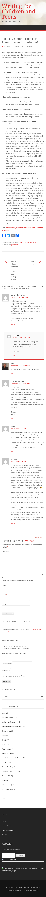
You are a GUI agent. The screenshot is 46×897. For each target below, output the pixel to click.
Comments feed (8, 830)
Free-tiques (6, 749)
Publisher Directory (9, 771)
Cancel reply (38, 537)
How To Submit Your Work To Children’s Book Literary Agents (14, 270)
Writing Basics (7, 789)
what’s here (33, 263)
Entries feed (6, 826)
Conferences (6, 731)
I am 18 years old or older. (11, 676)
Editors (26, 242)
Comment (5, 551)
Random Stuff (7, 776)
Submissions (33, 242)
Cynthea (8, 46)
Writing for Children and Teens (18, 11)
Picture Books (7, 767)
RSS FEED (13, 859)
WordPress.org (7, 835)
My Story (5, 762)
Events (4, 740)
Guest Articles (7, 753)
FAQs (4, 744)
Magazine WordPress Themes (17, 890)
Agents (29, 46)
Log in (4, 821)
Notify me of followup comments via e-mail (17, 581)
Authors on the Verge (9, 722)
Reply (13, 325)
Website (5, 604)
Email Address (7, 664)
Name (4, 585)
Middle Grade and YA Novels (12, 758)
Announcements (8, 717)
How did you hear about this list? (14, 653)
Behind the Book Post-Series (12, 726)
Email (4, 595)
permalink (14, 245)
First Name (6, 670)
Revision (5, 780)
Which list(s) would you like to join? (14, 646)
